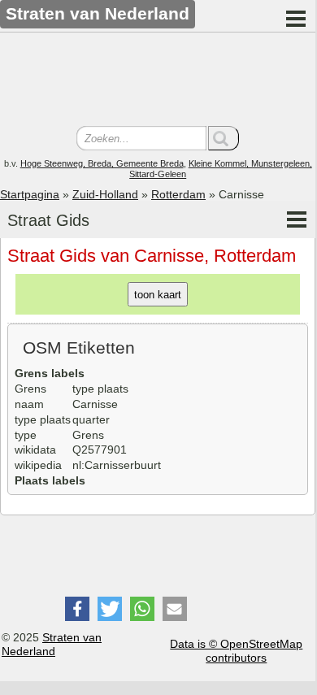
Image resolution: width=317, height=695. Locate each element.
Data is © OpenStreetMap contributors (236, 650)
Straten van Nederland (52, 644)
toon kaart (157, 295)
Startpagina (29, 194)
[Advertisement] (157, 81)
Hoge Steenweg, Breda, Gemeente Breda (102, 163)
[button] (77, 609)
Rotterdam (178, 194)
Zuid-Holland (105, 194)
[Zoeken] (223, 138)
